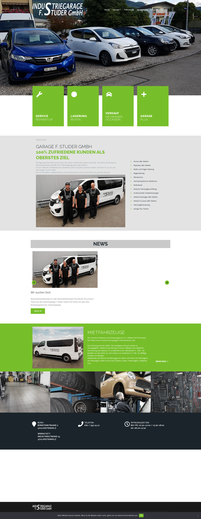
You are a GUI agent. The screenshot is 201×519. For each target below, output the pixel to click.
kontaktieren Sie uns (48, 65)
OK (141, 515)
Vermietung (142, 10)
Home (107, 10)
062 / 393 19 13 (91, 425)
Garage (116, 10)
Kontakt (154, 10)
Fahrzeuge (129, 10)
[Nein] (198, 515)
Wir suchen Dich (41, 292)
